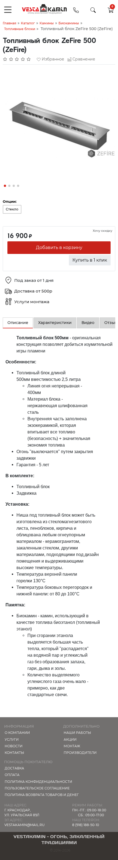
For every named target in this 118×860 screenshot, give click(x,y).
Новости (14, 746)
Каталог (28, 23)
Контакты (14, 753)
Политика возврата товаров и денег (42, 795)
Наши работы (77, 733)
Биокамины (68, 23)
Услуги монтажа (31, 301)
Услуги (12, 739)
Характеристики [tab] (55, 322)
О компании (17, 733)
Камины (47, 23)
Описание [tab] (17, 322)
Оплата (12, 775)
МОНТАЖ (72, 746)
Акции (70, 739)
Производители (80, 753)
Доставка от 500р (33, 291)
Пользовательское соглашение (37, 788)
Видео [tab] (88, 322)
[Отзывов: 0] (17, 59)
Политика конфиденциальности (38, 782)
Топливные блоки (19, 29)
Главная (9, 23)
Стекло (12, 209)
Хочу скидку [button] (102, 231)
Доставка (14, 768)
